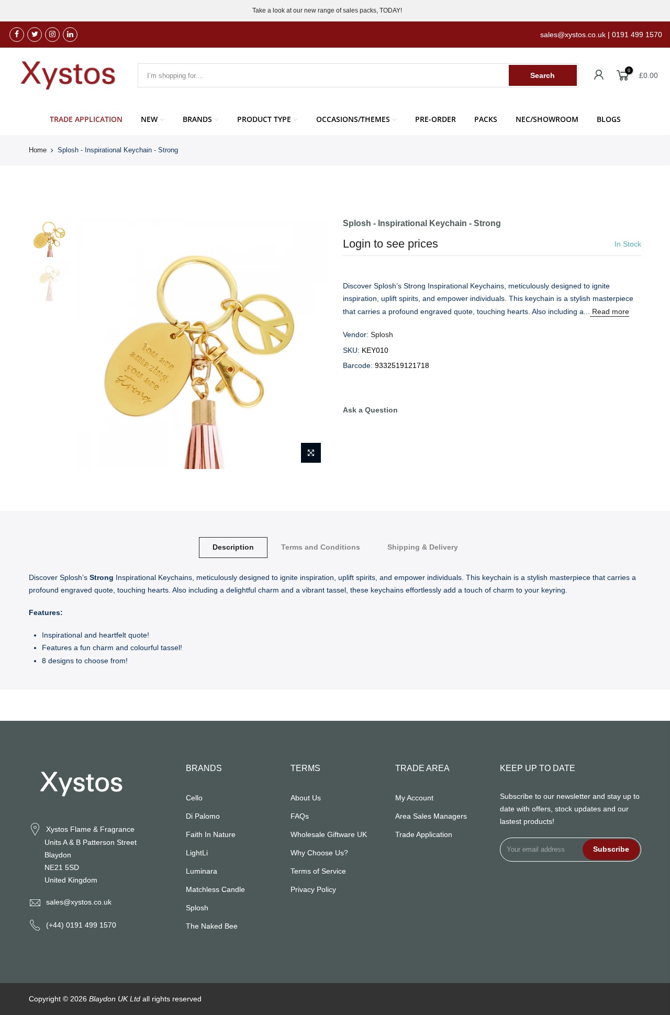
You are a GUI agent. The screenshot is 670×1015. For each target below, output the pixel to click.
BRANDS (197, 119)
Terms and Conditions (320, 547)
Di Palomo (203, 816)
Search (542, 75)
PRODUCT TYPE (264, 119)
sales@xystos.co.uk (78, 902)
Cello (194, 798)
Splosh (382, 334)
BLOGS (609, 119)
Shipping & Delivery (422, 547)
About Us (306, 798)
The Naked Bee (212, 926)
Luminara (201, 871)
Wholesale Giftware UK (329, 834)
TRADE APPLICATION (86, 119)
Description (233, 547)
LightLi (197, 853)
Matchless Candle (215, 889)
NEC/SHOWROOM (547, 119)
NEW (149, 119)
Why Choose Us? (319, 853)
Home (38, 150)
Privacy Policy (313, 889)
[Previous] (94, 343)
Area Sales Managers (431, 816)
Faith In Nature (211, 834)
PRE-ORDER (435, 119)
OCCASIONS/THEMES (353, 119)
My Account (414, 798)
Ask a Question (370, 410)
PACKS (485, 119)
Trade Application (423, 834)
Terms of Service (318, 871)
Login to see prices (390, 243)
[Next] (309, 343)
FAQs (300, 816)
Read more (609, 311)
